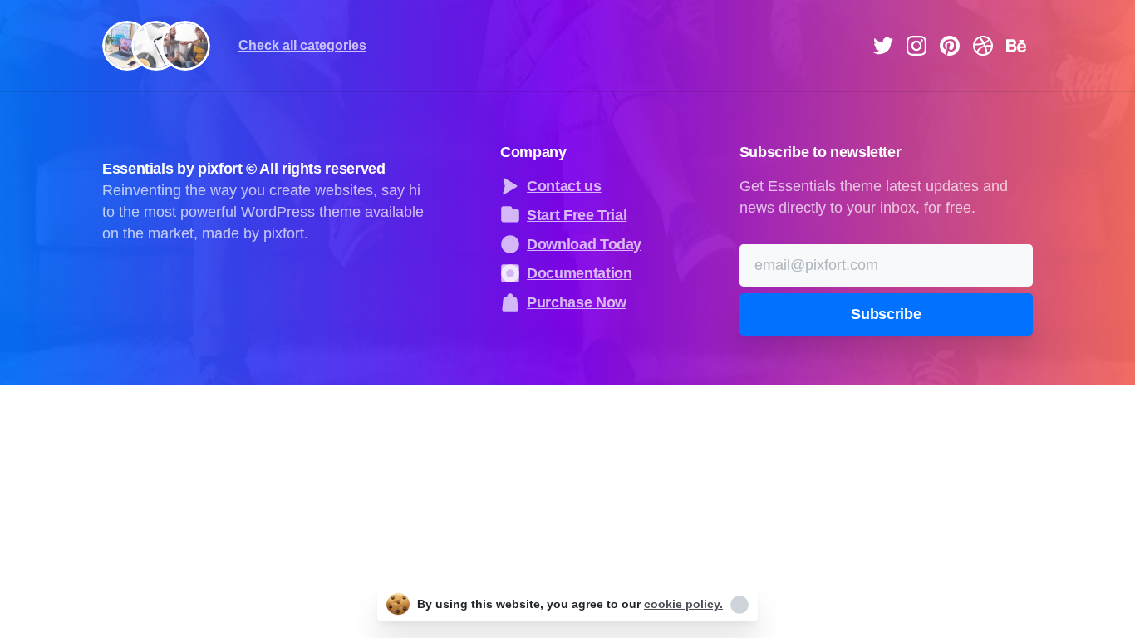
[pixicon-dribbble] (983, 44)
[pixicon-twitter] (883, 44)
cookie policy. (683, 604)
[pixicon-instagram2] (916, 44)
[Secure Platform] (127, 46)
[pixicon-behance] (1016, 44)
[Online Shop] (185, 46)
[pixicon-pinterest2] (949, 44)
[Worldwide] (156, 46)
